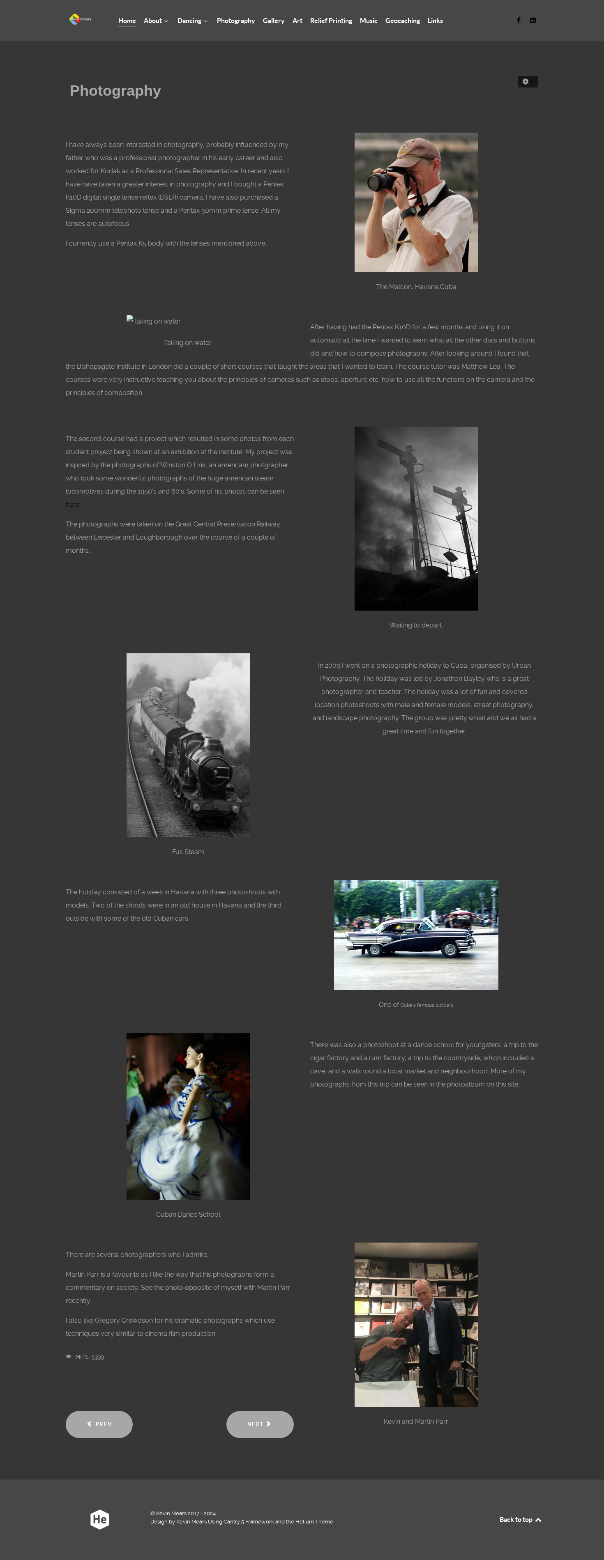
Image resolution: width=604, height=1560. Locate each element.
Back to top (517, 1519)
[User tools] (528, 81)
